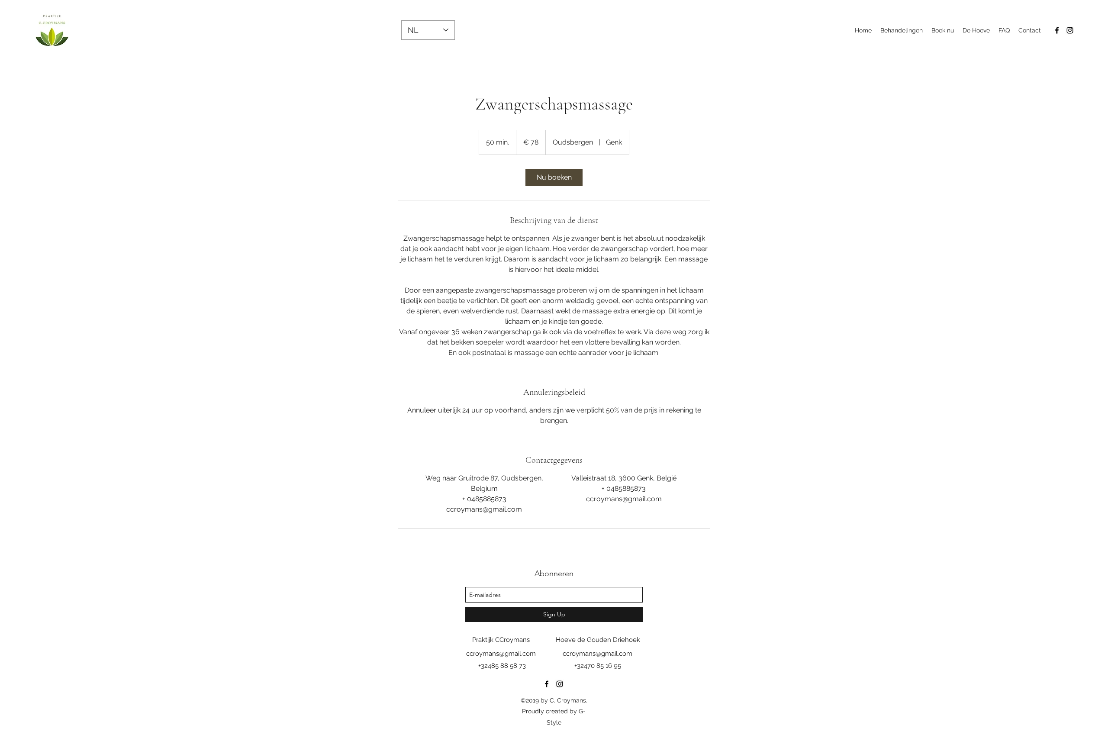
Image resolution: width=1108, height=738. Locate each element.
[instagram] (1070, 30)
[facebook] (1057, 30)
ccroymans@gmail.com (501, 653)
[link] (554, 177)
